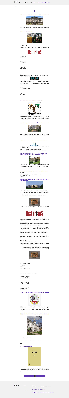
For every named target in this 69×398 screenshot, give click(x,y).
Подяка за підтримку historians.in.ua (26, 31)
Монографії (49, 392)
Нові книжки (44, 2)
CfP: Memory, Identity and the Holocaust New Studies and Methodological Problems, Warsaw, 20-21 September (34, 180)
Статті (53, 392)
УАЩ (46, 392)
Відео (38, 389)
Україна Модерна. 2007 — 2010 (35, 392)
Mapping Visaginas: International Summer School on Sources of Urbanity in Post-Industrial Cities (34, 140)
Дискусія (49, 386)
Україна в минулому (42, 392)
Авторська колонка (34, 386)
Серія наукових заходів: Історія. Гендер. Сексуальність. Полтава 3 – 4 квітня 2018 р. (34, 171)
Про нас (48, 2)
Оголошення (39, 2)
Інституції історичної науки (44, 386)
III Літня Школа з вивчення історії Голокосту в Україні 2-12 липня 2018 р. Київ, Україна (34, 292)
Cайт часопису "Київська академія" (26, 346)
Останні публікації (42, 389)
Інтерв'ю (39, 386)
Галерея (34, 2)
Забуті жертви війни (34, 389)
